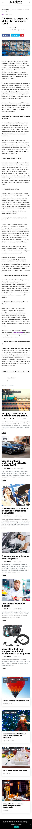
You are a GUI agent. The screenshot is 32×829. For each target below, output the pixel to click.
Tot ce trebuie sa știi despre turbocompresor (15, 557)
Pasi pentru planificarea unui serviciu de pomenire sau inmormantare (13, 805)
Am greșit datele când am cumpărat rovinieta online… (15, 414)
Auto (3, 14)
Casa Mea (10, 627)
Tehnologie (17, 391)
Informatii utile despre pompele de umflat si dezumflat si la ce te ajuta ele (16, 651)
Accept (16, 826)
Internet (10, 391)
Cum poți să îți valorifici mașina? (13, 604)
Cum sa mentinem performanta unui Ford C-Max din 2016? (14, 463)
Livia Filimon (10, 28)
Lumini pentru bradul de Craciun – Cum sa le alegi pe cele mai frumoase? (15, 735)
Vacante (13, 682)
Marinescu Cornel (9, 419)
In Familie (24, 679)
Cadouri (6, 679)
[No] (30, 824)
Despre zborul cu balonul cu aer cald (16, 701)
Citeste (4, 432)
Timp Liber (7, 682)
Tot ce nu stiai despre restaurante (15, 771)
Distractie (12, 679)
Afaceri (6, 749)
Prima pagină (5, 9)
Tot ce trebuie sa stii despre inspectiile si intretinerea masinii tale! (15, 510)
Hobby (18, 679)
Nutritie (18, 749)
